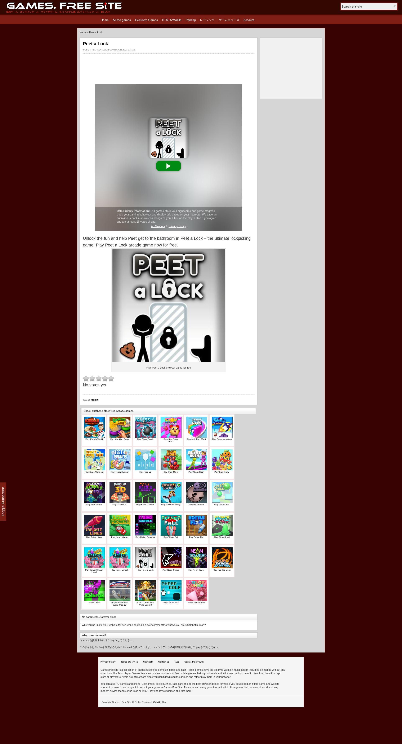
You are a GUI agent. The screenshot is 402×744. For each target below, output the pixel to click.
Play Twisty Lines (94, 537)
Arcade (104, 49)
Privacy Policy (108, 662)
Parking (191, 20)
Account (249, 20)
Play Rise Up (145, 472)
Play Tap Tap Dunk (222, 570)
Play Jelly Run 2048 (196, 439)
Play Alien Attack (94, 504)
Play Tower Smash (120, 570)
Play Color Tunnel (196, 602)
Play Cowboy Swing (170, 504)
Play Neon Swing (170, 570)
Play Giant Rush (196, 472)
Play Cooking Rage (119, 439)
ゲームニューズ (229, 20)
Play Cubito (94, 602)
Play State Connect (94, 472)
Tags (176, 662)
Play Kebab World (94, 439)
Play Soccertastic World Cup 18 (119, 603)
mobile (95, 399)
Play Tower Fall (171, 537)
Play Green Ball (221, 504)
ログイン (112, 640)
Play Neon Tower (196, 570)
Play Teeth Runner (120, 472)
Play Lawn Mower (119, 537)
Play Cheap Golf (171, 602)
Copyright (148, 662)
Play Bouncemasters (222, 439)
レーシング (207, 20)
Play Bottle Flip (196, 537)
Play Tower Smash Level (94, 571)
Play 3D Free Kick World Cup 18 (145, 603)
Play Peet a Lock (145, 570)
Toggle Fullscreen (3, 501)
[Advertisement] (168, 66)
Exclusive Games (146, 20)
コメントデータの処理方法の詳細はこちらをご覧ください (185, 647)
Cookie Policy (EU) (194, 662)
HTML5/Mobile (172, 20)
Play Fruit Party (221, 472)
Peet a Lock (95, 43)
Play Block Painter (145, 504)
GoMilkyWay (159, 702)
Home (105, 20)
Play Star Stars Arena (171, 440)
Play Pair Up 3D (119, 504)
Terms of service (129, 662)
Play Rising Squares (145, 537)
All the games (122, 20)
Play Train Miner (170, 472)
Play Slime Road (222, 537)
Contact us (163, 662)
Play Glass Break (145, 439)
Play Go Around (196, 504)
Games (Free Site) (64, 5)
